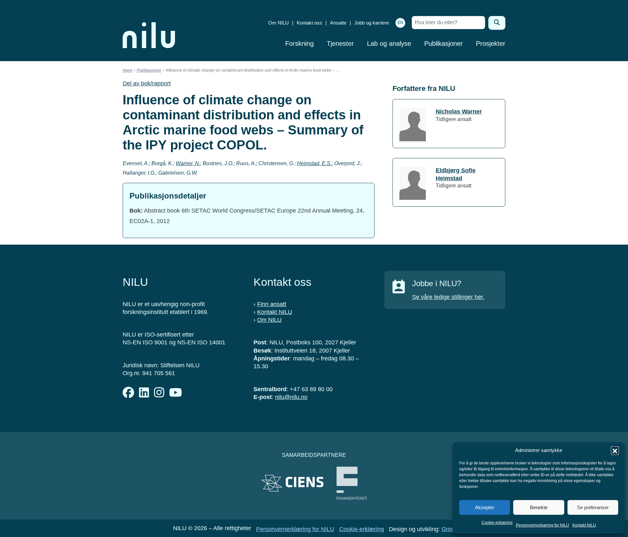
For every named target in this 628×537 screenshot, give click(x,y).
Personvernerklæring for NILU (542, 525)
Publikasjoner (443, 43)
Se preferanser (593, 507)
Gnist (448, 529)
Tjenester (340, 43)
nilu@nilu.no (291, 397)
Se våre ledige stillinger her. (448, 297)
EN (400, 22)
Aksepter (484, 507)
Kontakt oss (309, 23)
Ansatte (338, 23)
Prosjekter (490, 43)
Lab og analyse (389, 43)
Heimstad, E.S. (314, 163)
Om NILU (278, 23)
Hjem (127, 70)
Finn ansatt (271, 304)
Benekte (539, 507)
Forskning (299, 43)
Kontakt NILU (584, 525)
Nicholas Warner (459, 111)
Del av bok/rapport (147, 83)
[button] (615, 450)
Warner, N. (188, 163)
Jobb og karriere (371, 23)
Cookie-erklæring (497, 522)
